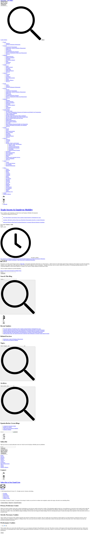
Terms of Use (6, 497)
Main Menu (9, 0)
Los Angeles (8, 178)
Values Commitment (10, 158)
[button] (4, 435)
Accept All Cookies (17, 502)
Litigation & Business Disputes (12, 51)
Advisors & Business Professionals (13, 44)
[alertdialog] (45, 519)
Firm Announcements (10, 77)
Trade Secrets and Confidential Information (26, 260)
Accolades (8, 140)
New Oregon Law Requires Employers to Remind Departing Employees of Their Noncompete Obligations (23, 258)
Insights (4, 64)
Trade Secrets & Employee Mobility (17, 209)
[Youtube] (3, 198)
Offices (7, 79)
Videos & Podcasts (10, 70)
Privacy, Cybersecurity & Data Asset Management (16, 52)
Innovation (8, 155)
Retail (7, 61)
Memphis (8, 179)
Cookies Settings (4, 502)
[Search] (24, 39)
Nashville (8, 181)
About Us (5, 73)
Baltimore (8, 170)
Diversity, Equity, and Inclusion (12, 143)
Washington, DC (9, 191)
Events (7, 66)
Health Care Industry (10, 57)
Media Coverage (9, 67)
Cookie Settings (4, 39)
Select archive (3, 386)
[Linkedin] (4, 196)
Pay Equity (8, 122)
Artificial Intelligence (10, 114)
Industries (5, 55)
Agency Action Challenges (11, 113)
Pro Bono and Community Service (13, 157)
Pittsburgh (8, 184)
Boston (7, 171)
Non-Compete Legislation (11, 121)
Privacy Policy (6, 495)
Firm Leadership (9, 153)
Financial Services (9, 56)
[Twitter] (3, 203)
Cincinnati (8, 173)
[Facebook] (3, 199)
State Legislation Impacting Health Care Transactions (17, 124)
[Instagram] (4, 201)
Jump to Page (3, 0)
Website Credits (6, 498)
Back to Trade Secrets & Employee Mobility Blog (11, 270)
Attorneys (8, 43)
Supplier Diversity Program (14, 150)
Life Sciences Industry (10, 60)
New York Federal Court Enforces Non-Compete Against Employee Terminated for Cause (22, 328)
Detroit (7, 176)
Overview (8, 74)
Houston (7, 177)
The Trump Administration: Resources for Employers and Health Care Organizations (23, 112)
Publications (8, 69)
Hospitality (8, 58)
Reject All (11, 502)
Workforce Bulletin (7, 429)
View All (8, 54)
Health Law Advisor (7, 427)
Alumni (4, 192)
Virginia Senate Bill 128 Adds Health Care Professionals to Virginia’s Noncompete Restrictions (23, 332)
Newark (7, 183)
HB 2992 (22, 263)
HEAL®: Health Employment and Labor (14, 118)
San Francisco (9, 186)
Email (2, 272)
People (4, 42)
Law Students (9, 164)
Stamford (8, 189)
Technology (8, 62)
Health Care (8, 49)
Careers (7, 75)
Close (2, 532)
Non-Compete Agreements (11, 260)
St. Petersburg (9, 188)
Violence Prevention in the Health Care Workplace (16, 125)
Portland (7, 185)
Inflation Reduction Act (11, 120)
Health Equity (9, 119)
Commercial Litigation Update (9, 426)
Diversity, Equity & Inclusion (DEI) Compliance (16, 115)
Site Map (5, 493)
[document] (45, 519)
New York (8, 182)
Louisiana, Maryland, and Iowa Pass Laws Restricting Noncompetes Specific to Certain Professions (24, 330)
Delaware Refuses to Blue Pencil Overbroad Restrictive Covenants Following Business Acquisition (23, 331)
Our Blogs (8, 68)
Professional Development (13, 147)
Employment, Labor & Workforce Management (16, 48)
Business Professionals (10, 165)
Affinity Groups (11, 145)
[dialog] (45, 501)
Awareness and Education (13, 146)
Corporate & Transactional (11, 46)
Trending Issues (6, 109)
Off (6, 525)
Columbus (8, 175)
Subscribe (5, 204)
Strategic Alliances (10, 80)
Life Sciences (8, 50)
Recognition (11, 149)
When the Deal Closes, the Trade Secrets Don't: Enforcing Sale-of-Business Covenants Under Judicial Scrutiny (26, 333)
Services (5, 45)
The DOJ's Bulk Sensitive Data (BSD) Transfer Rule (17, 116)
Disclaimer (5, 494)
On (2, 525)
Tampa (7, 190)
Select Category (4, 345)
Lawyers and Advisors (10, 163)
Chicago (7, 172)
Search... (2, 279)
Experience (8, 76)
